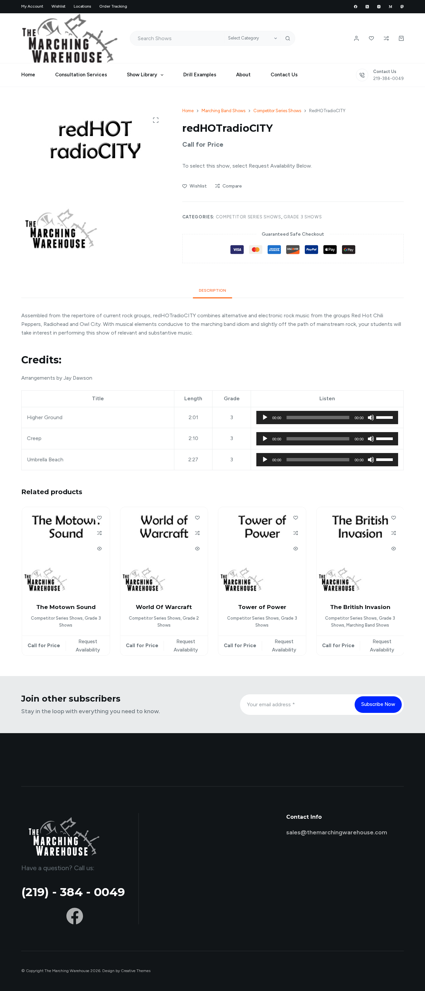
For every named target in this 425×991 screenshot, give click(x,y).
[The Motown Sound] (65, 551)
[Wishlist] (371, 38)
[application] (327, 417)
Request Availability (87, 646)
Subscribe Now (378, 704)
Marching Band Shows (367, 625)
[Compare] (386, 38)
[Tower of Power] (261, 551)
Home (28, 75)
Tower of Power (261, 607)
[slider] (385, 417)
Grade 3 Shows (303, 216)
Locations (82, 6)
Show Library (142, 75)
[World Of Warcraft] (164, 551)
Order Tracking (113, 6)
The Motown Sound (65, 607)
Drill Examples (199, 75)
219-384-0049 (388, 78)
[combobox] (177, 38)
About (243, 75)
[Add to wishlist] (99, 517)
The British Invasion (359, 607)
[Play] (265, 417)
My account (32, 6)
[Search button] (288, 38)
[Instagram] (379, 6)
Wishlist (58, 6)
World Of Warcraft (163, 607)
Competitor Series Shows (248, 216)
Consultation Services (81, 75)
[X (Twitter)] (367, 6)
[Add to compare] (99, 533)
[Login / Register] (356, 38)
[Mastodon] (402, 6)
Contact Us (284, 75)
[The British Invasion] (360, 551)
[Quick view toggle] (99, 548)
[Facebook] (355, 6)
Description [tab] (212, 290)
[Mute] (371, 417)
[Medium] (390, 6)
